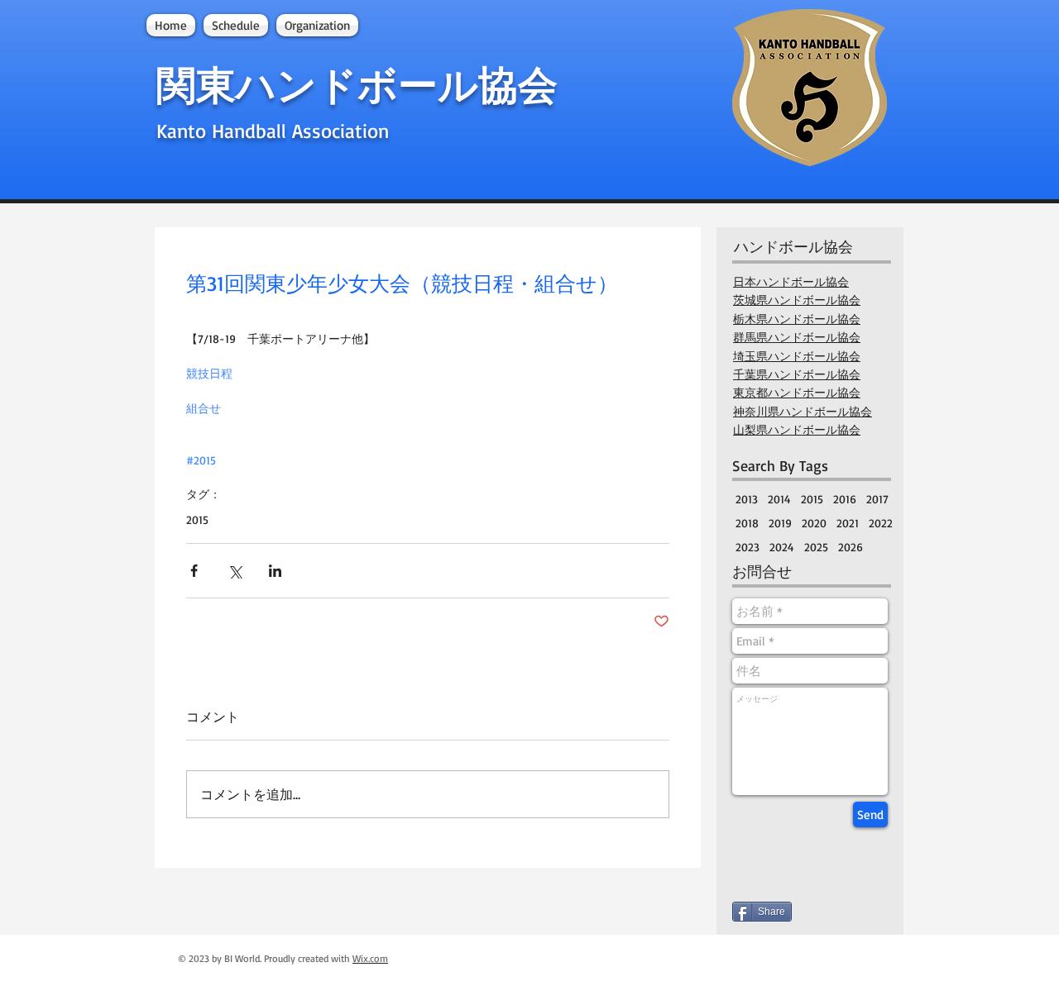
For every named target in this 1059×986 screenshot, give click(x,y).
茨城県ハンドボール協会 (796, 300)
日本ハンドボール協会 (791, 281)
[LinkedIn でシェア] (275, 571)
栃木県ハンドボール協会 (796, 319)
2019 (780, 523)
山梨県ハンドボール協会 (796, 429)
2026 (850, 547)
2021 (847, 523)
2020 (814, 523)
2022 (881, 523)
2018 (747, 523)
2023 (748, 547)
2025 (816, 547)
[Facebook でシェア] (194, 571)
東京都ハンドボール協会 (796, 392)
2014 (779, 499)
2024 (781, 547)
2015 (197, 519)
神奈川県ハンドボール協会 (802, 411)
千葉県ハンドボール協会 (796, 374)
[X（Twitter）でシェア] (234, 571)
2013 (747, 499)
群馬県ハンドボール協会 (796, 337)
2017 (877, 499)
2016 (844, 499)
